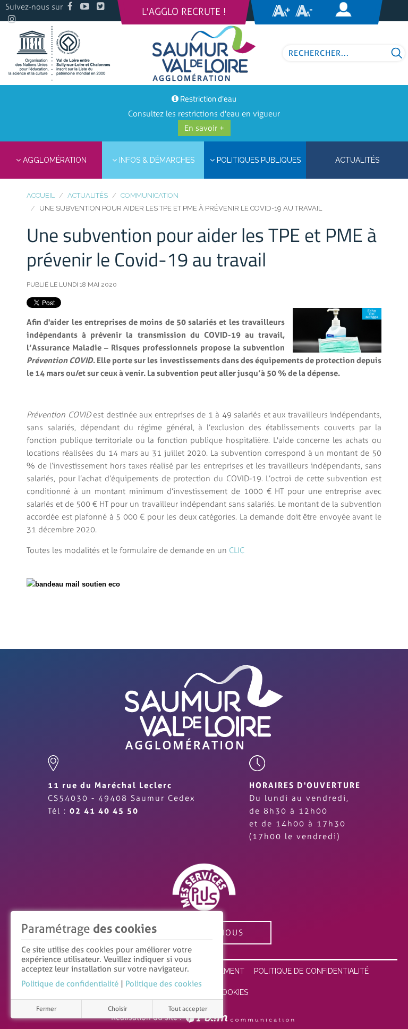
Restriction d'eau (208, 99)
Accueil (41, 195)
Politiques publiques (258, 160)
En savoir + (204, 128)
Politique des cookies (163, 984)
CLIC (236, 550)
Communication (149, 195)
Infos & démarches (155, 160)
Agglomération (54, 160)
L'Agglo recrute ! (184, 12)
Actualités (87, 195)
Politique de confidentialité (69, 984)
